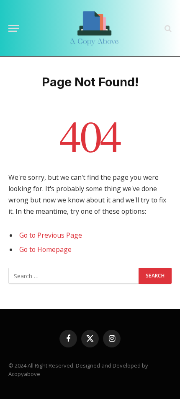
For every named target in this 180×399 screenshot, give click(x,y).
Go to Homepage (45, 249)
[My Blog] (94, 28)
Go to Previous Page (50, 235)
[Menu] (13, 28)
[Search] (167, 28)
